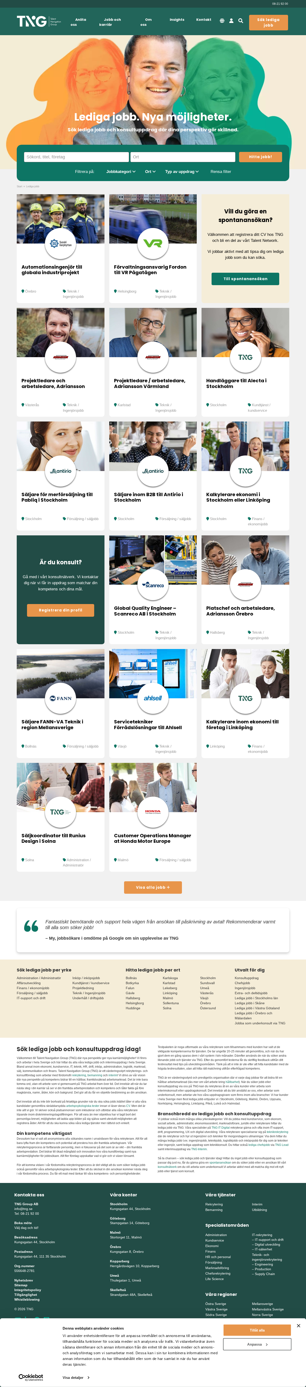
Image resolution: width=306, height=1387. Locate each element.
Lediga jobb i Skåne (250, 1003)
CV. (128, 1106)
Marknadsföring (217, 1268)
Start (19, 186)
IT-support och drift (31, 998)
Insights (177, 19)
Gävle (130, 993)
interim (113, 1075)
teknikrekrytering (277, 1132)
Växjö (122, 746)
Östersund (208, 1008)
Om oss (146, 22)
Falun (130, 988)
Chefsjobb (242, 983)
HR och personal (218, 1257)
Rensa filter (221, 171)
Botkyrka (132, 983)
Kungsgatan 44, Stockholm (34, 1242)
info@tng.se (23, 1209)
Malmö (123, 860)
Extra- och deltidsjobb (251, 993)
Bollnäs (31, 746)
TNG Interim (199, 1149)
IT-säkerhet (263, 1249)
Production (263, 1269)
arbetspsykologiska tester (82, 1106)
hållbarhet (232, 1082)
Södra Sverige (216, 1315)
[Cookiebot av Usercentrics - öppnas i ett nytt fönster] (31, 1377)
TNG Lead (282, 1145)
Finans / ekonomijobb (33, 988)
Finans (210, 1251)
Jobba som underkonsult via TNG (260, 1023)
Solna (29, 860)
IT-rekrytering (262, 1235)
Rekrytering (214, 1204)
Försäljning (213, 1262)
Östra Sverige (215, 1304)
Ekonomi (212, 1246)
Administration (216, 1235)
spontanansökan (220, 1162)
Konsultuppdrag (247, 978)
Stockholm (218, 405)
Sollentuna (171, 1003)
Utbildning (259, 1210)
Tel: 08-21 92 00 (26, 1213)
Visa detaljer (73, 1378)
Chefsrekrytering (217, 1273)
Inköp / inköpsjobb (86, 978)
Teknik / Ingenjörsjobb (88, 993)
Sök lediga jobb (268, 22)
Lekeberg (170, 988)
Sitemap (20, 1285)
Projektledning (83, 988)
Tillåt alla (257, 1330)
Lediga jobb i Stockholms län (256, 998)
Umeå (204, 988)
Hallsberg (217, 632)
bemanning (94, 1075)
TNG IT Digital (221, 1127)
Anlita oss (78, 22)
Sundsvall (207, 983)
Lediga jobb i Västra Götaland (257, 1008)
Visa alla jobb (151, 887)
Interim (257, 1204)
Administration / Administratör (39, 978)
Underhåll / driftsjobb (88, 998)
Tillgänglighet (25, 1295)
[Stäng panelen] (298, 1325)
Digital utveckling (267, 1244)
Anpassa (254, 1344)
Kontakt (203, 19)
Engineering (264, 1264)
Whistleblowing (27, 1299)
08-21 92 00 (280, 4)
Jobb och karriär (110, 22)
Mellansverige (262, 1304)
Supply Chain (265, 1274)
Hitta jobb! (260, 156)
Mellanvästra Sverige (268, 1309)
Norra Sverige (262, 1315)
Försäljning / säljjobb (82, 519)
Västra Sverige (216, 1309)
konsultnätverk (167, 1167)
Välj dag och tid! (26, 1228)
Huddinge (133, 1008)
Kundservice (214, 1240)
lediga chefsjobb (259, 1145)
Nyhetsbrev (23, 1280)
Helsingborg (127, 291)
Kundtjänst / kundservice (90, 983)
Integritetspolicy (27, 1290)
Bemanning (214, 1210)
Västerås (32, 405)
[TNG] (39, 21)
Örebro (30, 291)
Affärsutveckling (29, 983)
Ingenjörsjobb (245, 988)
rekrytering (79, 1075)
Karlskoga (170, 978)
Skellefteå (118, 1290)
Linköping (217, 746)
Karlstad (124, 405)
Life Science (214, 1279)
